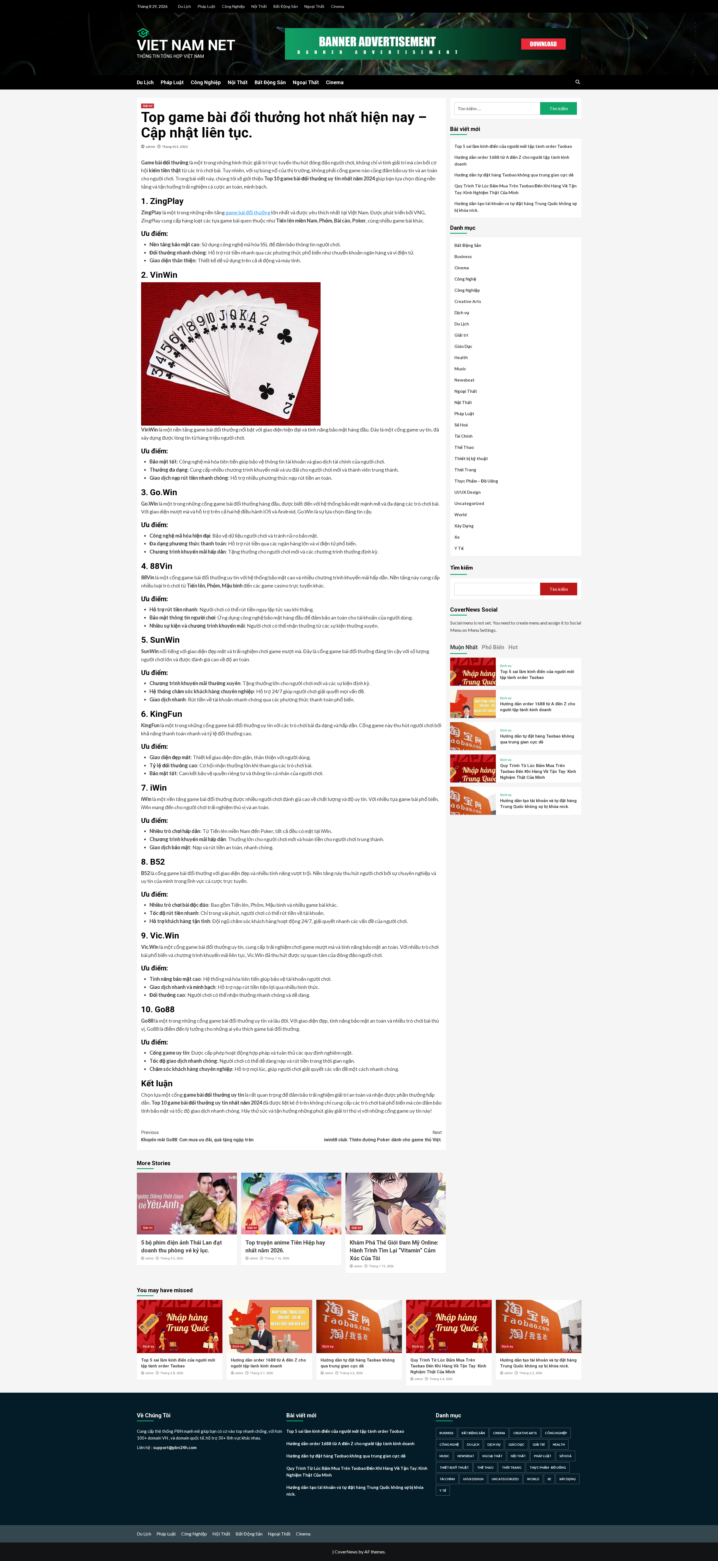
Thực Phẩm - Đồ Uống (548, 1467)
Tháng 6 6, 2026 (351, 1373)
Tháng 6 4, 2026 (440, 1379)
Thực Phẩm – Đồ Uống (476, 480)
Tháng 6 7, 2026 (261, 1373)
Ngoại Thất (314, 6)
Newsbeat (464, 379)
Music (460, 368)
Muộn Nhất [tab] (464, 647)
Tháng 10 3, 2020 (175, 146)
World (460, 514)
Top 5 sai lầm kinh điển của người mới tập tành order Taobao (513, 146)
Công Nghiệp (233, 6)
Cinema (337, 6)
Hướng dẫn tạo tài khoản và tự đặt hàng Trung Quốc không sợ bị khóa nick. (515, 207)
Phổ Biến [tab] (493, 647)
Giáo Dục (463, 346)
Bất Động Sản (285, 6)
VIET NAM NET (186, 45)
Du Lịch (184, 6)
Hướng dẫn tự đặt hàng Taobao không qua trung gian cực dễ (514, 174)
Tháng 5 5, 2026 (171, 1258)
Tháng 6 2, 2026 (530, 1373)
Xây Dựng (464, 525)
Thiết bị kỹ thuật (471, 458)
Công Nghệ (465, 278)
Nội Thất (259, 6)
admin (150, 146)
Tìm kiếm (461, 567)
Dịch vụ (461, 312)
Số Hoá (461, 424)
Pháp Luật (206, 6)
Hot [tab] (513, 647)
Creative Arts (467, 301)
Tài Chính (463, 436)
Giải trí (147, 106)
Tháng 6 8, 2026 (171, 1373)
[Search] (577, 82)
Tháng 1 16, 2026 (276, 1258)
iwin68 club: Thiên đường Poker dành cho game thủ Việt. (383, 1136)
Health (461, 357)
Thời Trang (465, 469)
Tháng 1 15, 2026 (381, 1266)
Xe (457, 537)
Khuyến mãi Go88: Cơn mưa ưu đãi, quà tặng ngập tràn (197, 1136)
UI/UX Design (467, 492)
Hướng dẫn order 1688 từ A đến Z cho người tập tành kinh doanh (511, 160)
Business (463, 256)
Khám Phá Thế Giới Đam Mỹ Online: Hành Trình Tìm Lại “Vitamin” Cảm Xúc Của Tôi (394, 1250)
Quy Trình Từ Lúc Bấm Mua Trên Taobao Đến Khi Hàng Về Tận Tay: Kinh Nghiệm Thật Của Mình (515, 189)
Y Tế (459, 548)
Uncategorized (469, 503)
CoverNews (346, 1551)
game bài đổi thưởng (247, 212)
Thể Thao (464, 447)
